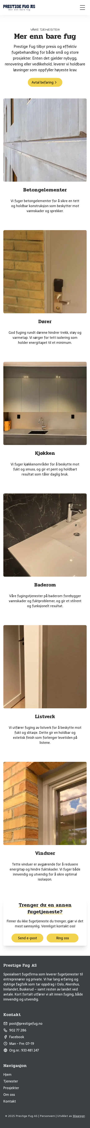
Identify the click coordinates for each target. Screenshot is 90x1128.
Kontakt (9, 1101)
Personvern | (48, 1116)
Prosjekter (11, 1087)
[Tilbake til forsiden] (19, 8)
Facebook (16, 1036)
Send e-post (27, 938)
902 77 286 (17, 1030)
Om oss (9, 1094)
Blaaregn (79, 1116)
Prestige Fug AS (20, 965)
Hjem (7, 1074)
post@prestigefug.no (25, 1023)
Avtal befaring (43, 82)
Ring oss (62, 938)
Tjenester (10, 1081)
